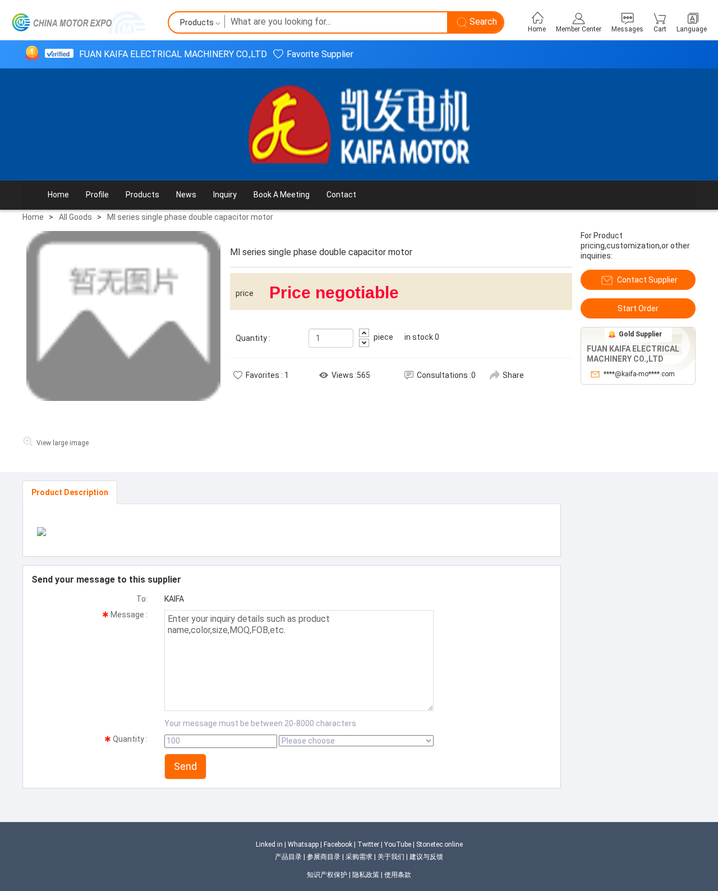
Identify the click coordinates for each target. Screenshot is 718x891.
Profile (97, 194)
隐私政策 (365, 875)
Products (142, 194)
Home (58, 194)
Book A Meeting (282, 194)
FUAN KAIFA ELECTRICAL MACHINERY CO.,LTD (173, 54)
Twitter (368, 844)
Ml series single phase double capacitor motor (190, 217)
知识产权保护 (327, 875)
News (186, 194)
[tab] (69, 492)
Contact (341, 194)
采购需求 (359, 857)
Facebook (338, 844)
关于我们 (391, 857)
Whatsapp (303, 844)
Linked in (269, 844)
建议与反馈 (426, 857)
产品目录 (288, 857)
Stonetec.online (439, 844)
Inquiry (225, 194)
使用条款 (397, 875)
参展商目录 (323, 857)
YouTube (397, 844)
